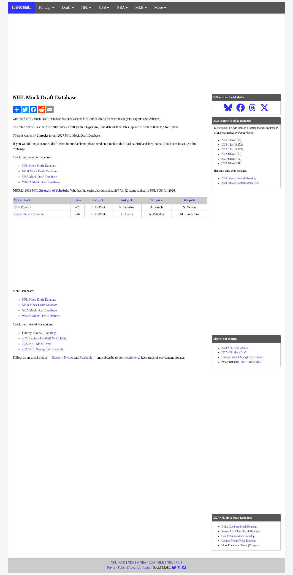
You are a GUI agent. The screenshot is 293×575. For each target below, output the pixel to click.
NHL (170, 562)
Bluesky (57, 357)
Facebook (85, 357)
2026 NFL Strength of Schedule (46, 190)
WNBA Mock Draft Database (41, 182)
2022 (224, 154)
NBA (121, 7)
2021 (224, 158)
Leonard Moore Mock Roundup (238, 540)
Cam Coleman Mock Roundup (238, 536)
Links (147, 567)
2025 (224, 140)
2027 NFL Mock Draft (36, 344)
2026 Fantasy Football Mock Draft (44, 338)
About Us (134, 567)
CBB (152, 562)
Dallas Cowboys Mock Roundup (239, 526)
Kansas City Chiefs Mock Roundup (240, 531)
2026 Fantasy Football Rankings (239, 178)
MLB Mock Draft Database (39, 171)
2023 (224, 149)
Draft (66, 7)
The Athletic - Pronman (29, 214)
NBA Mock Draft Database (39, 177)
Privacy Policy (116, 567)
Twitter (68, 357)
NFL (85, 7)
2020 (224, 163)
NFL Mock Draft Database (39, 166)
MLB (139, 7)
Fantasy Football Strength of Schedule (242, 357)
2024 (224, 144)
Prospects (254, 545)
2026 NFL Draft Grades (234, 347)
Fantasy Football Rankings (39, 333)
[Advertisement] (146, 51)
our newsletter (128, 357)
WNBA (141, 562)
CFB (103, 7)
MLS (179, 562)
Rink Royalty (22, 207)
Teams (244, 545)
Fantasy (45, 7)
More (159, 7)
